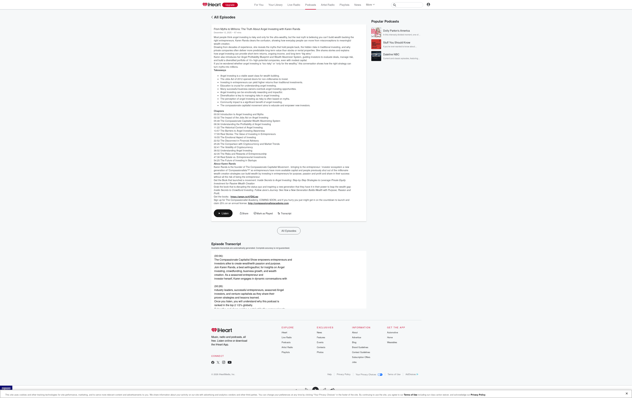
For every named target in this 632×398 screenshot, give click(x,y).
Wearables (392, 342)
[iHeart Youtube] (230, 363)
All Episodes (224, 17)
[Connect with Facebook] (212, 363)
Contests (321, 347)
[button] (223, 213)
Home (390, 337)
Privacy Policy (344, 374)
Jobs (354, 362)
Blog (354, 342)
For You (258, 5)
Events (320, 342)
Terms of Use (394, 374)
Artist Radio (328, 5)
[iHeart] (211, 4)
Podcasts (310, 5)
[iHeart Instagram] (223, 363)
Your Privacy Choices (366, 374)
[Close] (626, 393)
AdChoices (411, 374)
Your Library (275, 5)
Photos (320, 352)
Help (329, 374)
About (355, 332)
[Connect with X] (218, 363)
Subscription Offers (361, 357)
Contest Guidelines (361, 352)
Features (321, 337)
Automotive (392, 332)
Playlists (344, 5)
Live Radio (294, 5)
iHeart (284, 332)
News (357, 5)
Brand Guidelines (360, 347)
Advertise (356, 337)
